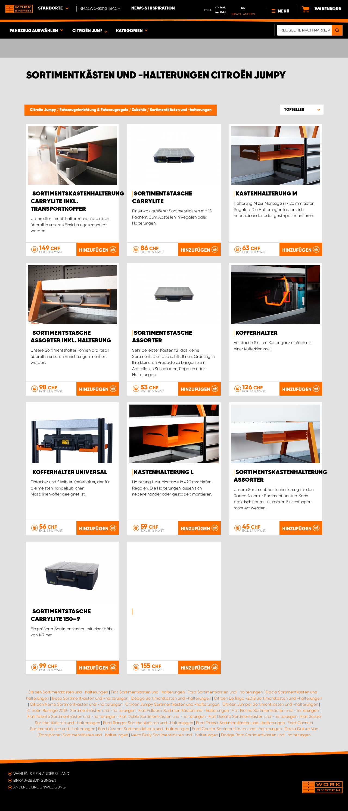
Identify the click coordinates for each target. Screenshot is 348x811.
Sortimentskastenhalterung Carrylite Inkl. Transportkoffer (77, 201)
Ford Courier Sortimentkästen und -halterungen (237, 728)
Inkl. (223, 7)
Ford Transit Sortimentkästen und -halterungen (240, 722)
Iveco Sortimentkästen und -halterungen (90, 698)
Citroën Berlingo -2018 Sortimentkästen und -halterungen (268, 698)
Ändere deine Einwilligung (39, 787)
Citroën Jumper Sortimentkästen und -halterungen (270, 704)
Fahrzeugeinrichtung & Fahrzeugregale (94, 110)
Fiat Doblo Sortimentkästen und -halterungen (162, 716)
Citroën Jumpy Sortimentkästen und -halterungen (172, 704)
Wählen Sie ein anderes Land (41, 773)
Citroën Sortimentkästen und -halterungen (68, 692)
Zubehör (139, 110)
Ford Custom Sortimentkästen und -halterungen (143, 728)
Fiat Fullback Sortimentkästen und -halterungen (183, 710)
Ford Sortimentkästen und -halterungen (225, 692)
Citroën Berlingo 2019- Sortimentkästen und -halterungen (81, 710)
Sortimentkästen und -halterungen (181, 110)
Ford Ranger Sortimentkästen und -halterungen (148, 722)
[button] (302, 109)
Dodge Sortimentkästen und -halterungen (171, 698)
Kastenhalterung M (266, 194)
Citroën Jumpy (43, 110)
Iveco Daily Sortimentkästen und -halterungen (174, 735)
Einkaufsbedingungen (34, 780)
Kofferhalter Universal (69, 472)
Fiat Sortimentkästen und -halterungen (148, 692)
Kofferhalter (256, 333)
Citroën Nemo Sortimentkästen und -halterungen (76, 704)
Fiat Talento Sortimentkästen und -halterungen (71, 716)
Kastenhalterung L (164, 472)
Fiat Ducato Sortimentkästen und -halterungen (253, 716)
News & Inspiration (153, 8)
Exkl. (223, 12)
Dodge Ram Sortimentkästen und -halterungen (265, 735)
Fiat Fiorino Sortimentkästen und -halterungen (275, 710)
